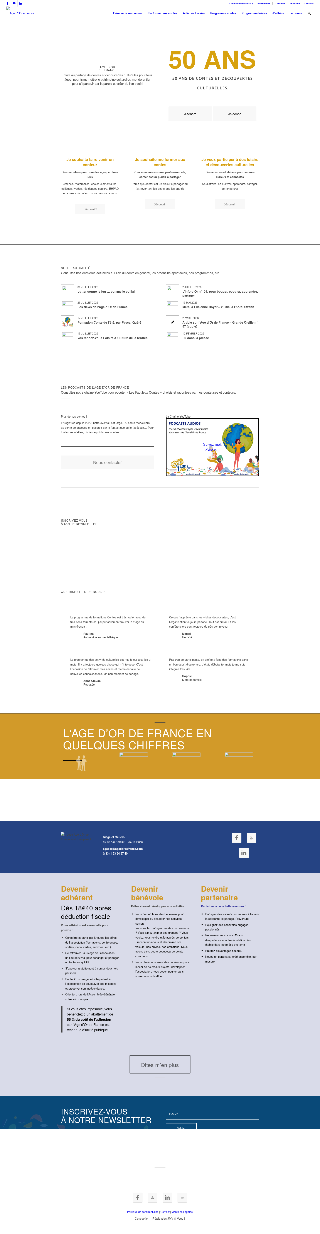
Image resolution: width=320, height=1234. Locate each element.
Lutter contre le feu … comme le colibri (106, 291)
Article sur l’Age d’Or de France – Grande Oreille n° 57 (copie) (220, 324)
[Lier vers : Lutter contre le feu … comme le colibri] (67, 291)
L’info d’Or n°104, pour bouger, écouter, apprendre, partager (220, 293)
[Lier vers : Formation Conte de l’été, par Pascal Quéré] (67, 322)
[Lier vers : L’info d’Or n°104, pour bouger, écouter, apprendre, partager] (172, 291)
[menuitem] (241, 3)
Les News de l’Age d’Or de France (102, 307)
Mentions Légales (182, 1212)
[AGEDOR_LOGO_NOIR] (20, 13)
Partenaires (264, 3)
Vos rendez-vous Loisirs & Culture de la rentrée (112, 338)
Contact (309, 3)
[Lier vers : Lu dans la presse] (172, 337)
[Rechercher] (309, 13)
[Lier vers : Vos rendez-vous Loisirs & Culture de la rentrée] (67, 337)
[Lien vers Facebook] (7, 3)
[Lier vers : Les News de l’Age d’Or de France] (67, 306)
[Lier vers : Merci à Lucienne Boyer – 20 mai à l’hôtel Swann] (172, 306)
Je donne (294, 3)
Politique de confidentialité (142, 1212)
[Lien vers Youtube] (14, 3)
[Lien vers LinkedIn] (20, 3)
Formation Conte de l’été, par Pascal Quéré (109, 322)
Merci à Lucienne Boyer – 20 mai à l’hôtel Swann (218, 307)
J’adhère (280, 3)
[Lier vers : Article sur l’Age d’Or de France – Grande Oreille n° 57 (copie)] (172, 322)
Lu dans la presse (195, 338)
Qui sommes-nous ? (241, 3)
